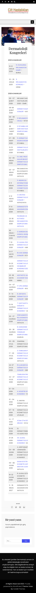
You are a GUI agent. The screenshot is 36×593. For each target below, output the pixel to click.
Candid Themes (19, 589)
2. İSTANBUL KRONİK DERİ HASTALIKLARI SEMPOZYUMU (24, 128)
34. (18, 438)
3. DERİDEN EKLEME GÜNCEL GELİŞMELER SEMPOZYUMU (24, 234)
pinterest (12, 1)
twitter (8, 1)
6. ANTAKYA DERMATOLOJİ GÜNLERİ (22, 296)
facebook (2, 1)
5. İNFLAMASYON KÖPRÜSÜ (21, 82)
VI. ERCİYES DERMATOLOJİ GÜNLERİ (22, 197)
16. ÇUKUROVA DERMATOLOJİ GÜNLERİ (22, 367)
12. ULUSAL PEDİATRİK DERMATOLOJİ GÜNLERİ (25, 244)
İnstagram (5, 1)
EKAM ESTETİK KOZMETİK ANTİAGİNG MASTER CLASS (25, 464)
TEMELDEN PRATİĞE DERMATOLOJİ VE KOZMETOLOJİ (24, 377)
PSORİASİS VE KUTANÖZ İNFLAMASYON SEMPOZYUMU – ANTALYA (23, 221)
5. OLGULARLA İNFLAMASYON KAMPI (21, 67)
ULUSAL (22, 438)
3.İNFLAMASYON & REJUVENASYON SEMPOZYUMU (23, 317)
